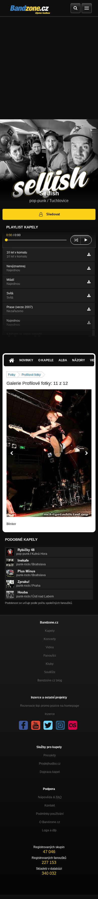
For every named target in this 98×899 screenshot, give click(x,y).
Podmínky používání (50, 814)
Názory (78, 360)
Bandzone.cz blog (49, 680)
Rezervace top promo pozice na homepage (49, 705)
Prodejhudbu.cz (50, 763)
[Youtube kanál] (35, 725)
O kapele (46, 360)
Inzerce (50, 714)
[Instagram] (60, 725)
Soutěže (49, 672)
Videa (50, 647)
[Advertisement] (49, 68)
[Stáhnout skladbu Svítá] (89, 295)
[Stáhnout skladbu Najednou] (89, 322)
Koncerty (50, 639)
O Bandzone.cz (49, 822)
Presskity (49, 755)
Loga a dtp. (49, 830)
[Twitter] (48, 725)
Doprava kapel (50, 772)
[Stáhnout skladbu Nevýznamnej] (89, 268)
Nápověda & (50, 797)
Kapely (50, 631)
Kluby (50, 664)
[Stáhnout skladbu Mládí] (89, 282)
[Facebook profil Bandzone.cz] (23, 725)
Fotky (11, 375)
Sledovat (53, 214)
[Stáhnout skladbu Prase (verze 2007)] (89, 309)
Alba (63, 360)
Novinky (26, 360)
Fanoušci (49, 655)
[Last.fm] (72, 725)
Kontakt (49, 805)
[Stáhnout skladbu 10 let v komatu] (89, 254)
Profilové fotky (31, 375)
